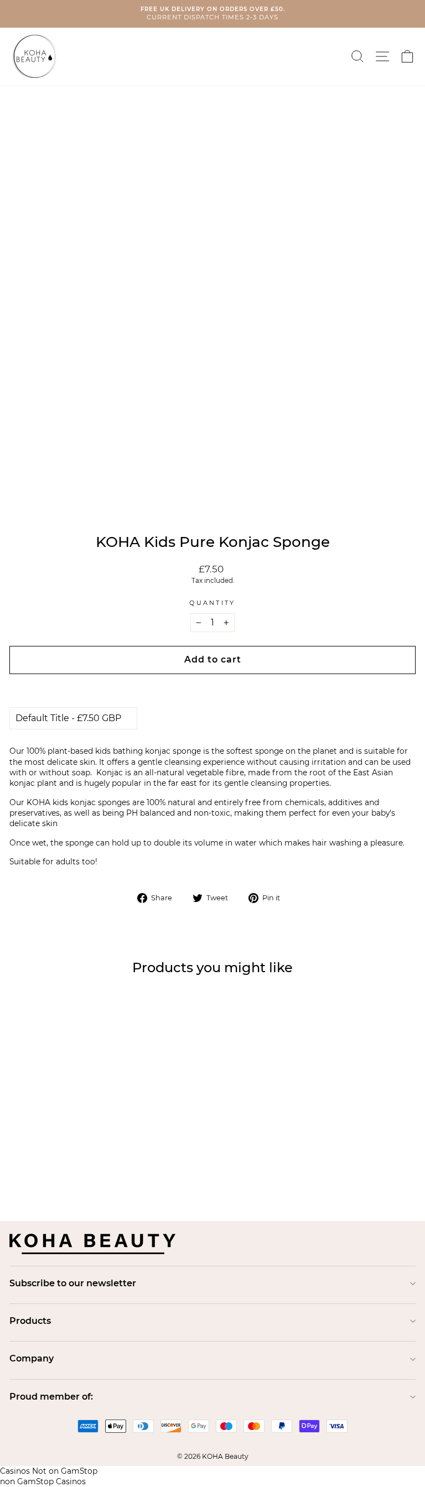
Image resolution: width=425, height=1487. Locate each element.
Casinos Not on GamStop (48, 1471)
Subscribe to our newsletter (72, 1283)
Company (31, 1358)
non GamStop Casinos (43, 1481)
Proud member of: (51, 1396)
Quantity (212, 603)
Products (30, 1321)
